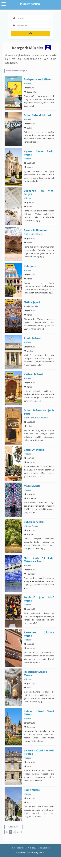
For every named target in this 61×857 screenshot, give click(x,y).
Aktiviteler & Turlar (32, 418)
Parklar (35, 526)
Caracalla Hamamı (35, 230)
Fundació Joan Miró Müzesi (39, 599)
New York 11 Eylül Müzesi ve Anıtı (39, 559)
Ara (30, 33)
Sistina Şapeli (32, 302)
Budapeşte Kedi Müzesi (38, 79)
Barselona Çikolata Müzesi (39, 634)
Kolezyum (30, 266)
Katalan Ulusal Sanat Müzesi (39, 712)
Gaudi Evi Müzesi (34, 449)
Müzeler (27, 83)
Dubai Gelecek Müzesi (37, 115)
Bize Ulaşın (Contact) (36, 852)
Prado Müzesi (32, 338)
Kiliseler (27, 306)
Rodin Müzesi (32, 790)
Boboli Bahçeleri (34, 522)
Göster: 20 (12, 827)
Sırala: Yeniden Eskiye (15, 70)
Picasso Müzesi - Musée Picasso (39, 752)
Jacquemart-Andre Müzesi (35, 673)
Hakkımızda (21, 852)
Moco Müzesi (32, 485)
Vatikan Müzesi (33, 374)
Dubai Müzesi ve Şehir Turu (39, 412)
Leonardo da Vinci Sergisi (39, 192)
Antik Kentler (29, 234)
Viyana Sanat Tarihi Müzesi (39, 153)
